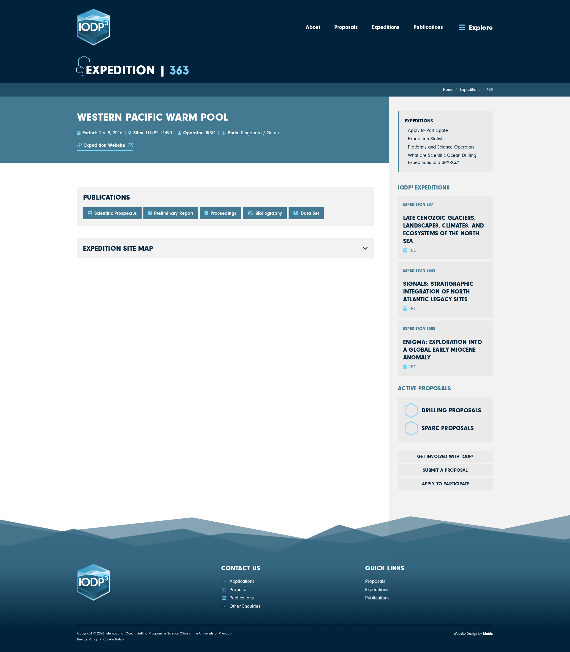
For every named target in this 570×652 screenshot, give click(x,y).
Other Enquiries (245, 606)
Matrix (488, 634)
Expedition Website (105, 145)
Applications (241, 581)
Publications (241, 598)
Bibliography (268, 213)
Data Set (309, 213)
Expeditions (419, 121)
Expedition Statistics (428, 138)
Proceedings (222, 213)
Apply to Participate (428, 130)
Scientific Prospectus (115, 213)
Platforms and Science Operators (441, 147)
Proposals (239, 589)
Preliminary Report (173, 213)
